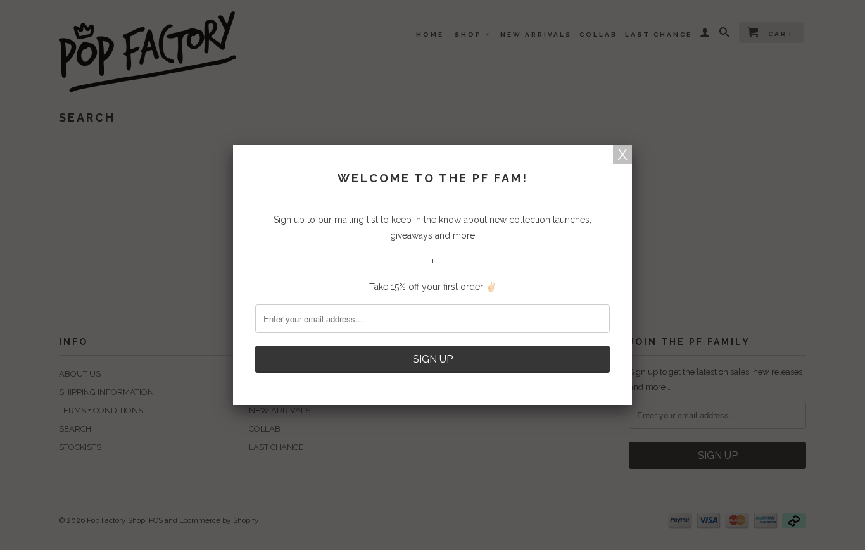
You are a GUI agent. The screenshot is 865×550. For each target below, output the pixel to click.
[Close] (622, 154)
